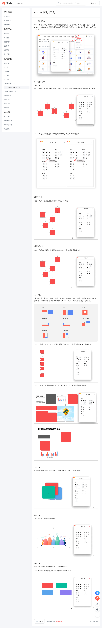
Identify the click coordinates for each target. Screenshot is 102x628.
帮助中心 (20, 3)
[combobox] (71, 3)
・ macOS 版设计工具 (13, 87)
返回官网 (93, 3)
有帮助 (41, 621)
